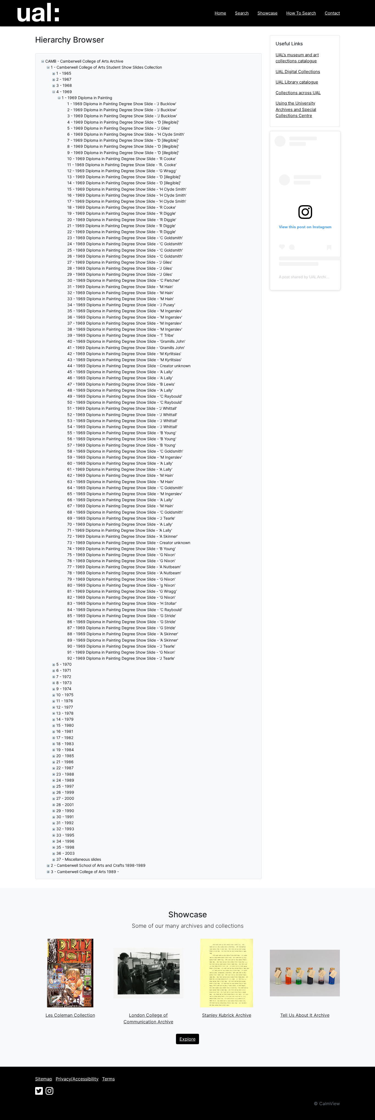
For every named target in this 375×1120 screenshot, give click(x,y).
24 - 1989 (65, 780)
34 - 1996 (65, 841)
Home (220, 13)
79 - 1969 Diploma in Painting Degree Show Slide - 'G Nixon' (121, 579)
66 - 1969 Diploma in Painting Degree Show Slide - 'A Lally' (120, 499)
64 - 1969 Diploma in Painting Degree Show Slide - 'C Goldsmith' (125, 487)
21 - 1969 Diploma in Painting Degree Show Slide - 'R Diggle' (121, 225)
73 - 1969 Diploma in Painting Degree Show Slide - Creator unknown (128, 542)
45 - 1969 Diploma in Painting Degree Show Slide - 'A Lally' (120, 371)
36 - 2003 (65, 853)
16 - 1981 (64, 731)
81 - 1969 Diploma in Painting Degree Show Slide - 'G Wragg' (122, 591)
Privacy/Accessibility (77, 1079)
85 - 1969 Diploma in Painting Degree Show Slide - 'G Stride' (121, 615)
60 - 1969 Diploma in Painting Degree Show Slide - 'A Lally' (120, 463)
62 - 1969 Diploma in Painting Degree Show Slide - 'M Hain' (120, 475)
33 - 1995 (65, 835)
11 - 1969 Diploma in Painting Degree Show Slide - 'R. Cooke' (122, 164)
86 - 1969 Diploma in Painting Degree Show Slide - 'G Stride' (121, 621)
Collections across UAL (298, 92)
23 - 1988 (65, 774)
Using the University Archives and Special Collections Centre (296, 109)
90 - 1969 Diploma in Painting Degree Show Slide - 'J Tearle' (121, 646)
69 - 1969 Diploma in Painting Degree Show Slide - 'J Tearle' (121, 518)
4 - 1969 (64, 91)
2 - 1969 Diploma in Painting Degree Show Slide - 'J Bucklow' (122, 109)
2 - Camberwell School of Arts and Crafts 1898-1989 (98, 865)
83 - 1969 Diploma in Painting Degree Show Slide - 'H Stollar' (122, 603)
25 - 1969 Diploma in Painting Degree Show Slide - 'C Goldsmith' (125, 250)
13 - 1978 (65, 713)
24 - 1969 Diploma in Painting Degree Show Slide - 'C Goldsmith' (125, 243)
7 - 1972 (63, 676)
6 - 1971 (63, 670)
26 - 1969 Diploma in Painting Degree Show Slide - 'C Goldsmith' (125, 256)
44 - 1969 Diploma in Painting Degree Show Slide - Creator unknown (129, 365)
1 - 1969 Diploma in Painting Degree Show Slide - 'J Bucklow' (121, 103)
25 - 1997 (65, 786)
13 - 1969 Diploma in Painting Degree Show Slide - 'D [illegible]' (124, 176)
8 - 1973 (64, 682)
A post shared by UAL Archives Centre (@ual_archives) (326, 277)
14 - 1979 (65, 719)
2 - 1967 (63, 79)
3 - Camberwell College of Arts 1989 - (85, 871)
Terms (108, 1079)
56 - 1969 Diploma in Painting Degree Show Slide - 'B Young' (121, 438)
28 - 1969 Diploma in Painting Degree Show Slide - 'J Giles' (119, 268)
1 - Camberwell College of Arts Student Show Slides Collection (106, 67)
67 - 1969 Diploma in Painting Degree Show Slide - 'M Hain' (120, 505)
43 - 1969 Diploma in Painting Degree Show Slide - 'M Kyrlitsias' (124, 359)
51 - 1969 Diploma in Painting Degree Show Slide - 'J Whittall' (122, 408)
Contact (332, 13)
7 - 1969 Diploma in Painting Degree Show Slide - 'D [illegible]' (123, 140)
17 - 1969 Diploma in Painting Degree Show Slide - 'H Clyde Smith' (126, 201)
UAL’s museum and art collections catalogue (297, 58)
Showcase (268, 13)
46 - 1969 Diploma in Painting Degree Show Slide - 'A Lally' (120, 377)
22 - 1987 (65, 767)
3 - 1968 (64, 85)
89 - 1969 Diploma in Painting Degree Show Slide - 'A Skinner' (122, 640)
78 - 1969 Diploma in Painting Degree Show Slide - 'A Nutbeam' (124, 572)
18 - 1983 (65, 743)
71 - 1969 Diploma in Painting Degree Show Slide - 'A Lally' (119, 530)
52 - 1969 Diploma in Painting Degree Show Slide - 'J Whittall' (122, 414)
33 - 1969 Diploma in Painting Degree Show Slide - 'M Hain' (120, 298)
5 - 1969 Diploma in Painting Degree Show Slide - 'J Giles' (118, 128)
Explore (187, 1039)
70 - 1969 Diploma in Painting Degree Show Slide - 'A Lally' (120, 524)
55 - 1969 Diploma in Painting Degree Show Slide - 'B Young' (121, 432)
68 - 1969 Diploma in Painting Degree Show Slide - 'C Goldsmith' (125, 512)
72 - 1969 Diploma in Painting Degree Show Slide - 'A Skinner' (122, 536)
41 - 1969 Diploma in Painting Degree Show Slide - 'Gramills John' (126, 347)
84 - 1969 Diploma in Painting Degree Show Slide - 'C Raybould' (124, 609)
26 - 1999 (65, 792)
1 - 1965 (63, 73)
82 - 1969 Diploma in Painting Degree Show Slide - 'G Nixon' (121, 597)
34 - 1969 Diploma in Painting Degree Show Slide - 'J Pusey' (121, 304)
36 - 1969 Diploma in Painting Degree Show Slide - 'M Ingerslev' (124, 317)
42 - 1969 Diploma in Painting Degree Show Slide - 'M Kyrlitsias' (124, 353)
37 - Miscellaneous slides (78, 859)
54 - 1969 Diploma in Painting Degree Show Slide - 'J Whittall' (122, 426)
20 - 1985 (65, 755)
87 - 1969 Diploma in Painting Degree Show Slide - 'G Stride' (121, 627)
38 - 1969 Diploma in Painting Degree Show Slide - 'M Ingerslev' (124, 329)
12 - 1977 (64, 707)
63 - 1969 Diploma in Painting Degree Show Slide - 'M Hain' (120, 481)
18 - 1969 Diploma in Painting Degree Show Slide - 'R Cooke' (121, 207)
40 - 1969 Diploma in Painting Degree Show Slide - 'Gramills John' (126, 341)
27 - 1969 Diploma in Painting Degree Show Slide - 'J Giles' (119, 262)
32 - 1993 (65, 828)
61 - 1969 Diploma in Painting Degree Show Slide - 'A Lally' (119, 469)
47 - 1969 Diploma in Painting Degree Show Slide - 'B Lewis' (121, 384)
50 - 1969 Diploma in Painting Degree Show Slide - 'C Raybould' (124, 402)
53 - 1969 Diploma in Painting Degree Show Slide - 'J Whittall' (122, 420)
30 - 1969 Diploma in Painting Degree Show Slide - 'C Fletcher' (123, 280)
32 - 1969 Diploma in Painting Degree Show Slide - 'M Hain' (120, 292)
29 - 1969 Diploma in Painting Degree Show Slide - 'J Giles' (119, 274)
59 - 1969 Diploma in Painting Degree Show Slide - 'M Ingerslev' (124, 457)
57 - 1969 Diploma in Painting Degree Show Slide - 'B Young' (121, 445)
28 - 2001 (65, 804)
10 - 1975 (65, 694)
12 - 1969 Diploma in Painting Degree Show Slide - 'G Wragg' (122, 170)
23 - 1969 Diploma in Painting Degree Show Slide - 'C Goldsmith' (125, 237)
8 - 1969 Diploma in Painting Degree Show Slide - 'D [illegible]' (123, 146)
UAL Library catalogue (297, 82)
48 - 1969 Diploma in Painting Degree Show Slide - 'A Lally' (120, 390)
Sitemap (43, 1079)
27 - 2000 (65, 798)
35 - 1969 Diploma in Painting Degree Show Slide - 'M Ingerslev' (124, 310)
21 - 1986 (65, 761)
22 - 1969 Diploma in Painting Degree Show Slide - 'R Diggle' (121, 231)
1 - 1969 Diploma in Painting (87, 97)
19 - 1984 (65, 749)
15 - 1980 (65, 725)
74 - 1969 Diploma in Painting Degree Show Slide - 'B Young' (121, 548)
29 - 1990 (65, 810)
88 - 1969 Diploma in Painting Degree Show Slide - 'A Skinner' (122, 633)
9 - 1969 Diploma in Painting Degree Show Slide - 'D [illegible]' (123, 152)
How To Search (301, 13)
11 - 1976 (64, 700)
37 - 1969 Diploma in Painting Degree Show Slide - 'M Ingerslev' (124, 323)
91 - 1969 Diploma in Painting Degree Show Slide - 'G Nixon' (121, 652)
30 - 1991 (65, 816)
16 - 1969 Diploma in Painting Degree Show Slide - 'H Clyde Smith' (126, 195)
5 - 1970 (64, 664)
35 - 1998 (65, 847)
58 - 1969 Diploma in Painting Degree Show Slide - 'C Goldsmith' (125, 451)
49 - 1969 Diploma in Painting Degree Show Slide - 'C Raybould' (124, 396)
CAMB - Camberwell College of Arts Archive (84, 61)
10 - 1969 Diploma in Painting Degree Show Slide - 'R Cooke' (121, 158)
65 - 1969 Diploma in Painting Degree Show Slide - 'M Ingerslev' (124, 493)
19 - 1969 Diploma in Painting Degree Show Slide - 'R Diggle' (121, 213)
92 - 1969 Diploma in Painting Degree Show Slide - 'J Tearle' (121, 658)
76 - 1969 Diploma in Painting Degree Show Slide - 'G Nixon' (121, 560)
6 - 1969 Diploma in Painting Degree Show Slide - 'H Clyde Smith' (125, 134)
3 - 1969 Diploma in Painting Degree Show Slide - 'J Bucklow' (122, 115)
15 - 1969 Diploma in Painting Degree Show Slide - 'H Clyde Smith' (126, 189)
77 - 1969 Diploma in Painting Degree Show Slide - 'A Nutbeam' (124, 566)
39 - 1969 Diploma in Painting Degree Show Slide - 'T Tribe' (120, 335)
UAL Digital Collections (298, 71)
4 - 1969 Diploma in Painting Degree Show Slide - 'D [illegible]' (123, 122)
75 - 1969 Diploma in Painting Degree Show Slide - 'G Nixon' (121, 554)
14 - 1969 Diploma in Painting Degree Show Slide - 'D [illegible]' (124, 182)
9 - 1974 (63, 688)
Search (242, 13)
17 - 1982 (64, 737)
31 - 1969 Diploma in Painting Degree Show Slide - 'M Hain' (120, 286)
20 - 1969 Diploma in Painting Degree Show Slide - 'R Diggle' (121, 219)
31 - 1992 (65, 822)
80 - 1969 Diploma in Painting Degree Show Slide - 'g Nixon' (121, 585)
